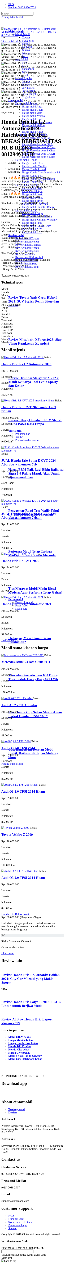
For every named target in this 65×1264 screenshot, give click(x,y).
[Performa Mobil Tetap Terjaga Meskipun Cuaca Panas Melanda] (22, 544)
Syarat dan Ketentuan (20, 1222)
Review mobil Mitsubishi (29, 257)
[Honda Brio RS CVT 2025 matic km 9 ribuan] (28, 400)
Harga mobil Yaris (32, 112)
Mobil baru (21, 608)
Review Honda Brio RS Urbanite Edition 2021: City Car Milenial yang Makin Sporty (30, 978)
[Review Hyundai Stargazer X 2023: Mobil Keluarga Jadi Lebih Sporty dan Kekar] (23, 371)
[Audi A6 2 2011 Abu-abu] (17, 698)
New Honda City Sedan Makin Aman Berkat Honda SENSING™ (35, 714)
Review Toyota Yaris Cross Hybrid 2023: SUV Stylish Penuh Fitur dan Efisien (33, 301)
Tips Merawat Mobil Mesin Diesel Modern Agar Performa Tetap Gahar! (35, 590)
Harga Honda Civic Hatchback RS (41, 172)
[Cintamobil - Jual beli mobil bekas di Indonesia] (14, 25)
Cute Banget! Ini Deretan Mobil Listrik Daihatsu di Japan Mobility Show (33, 753)
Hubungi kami (16, 1218)
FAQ (11, 4)
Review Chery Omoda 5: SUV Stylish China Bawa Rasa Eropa (35, 422)
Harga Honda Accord (34, 169)
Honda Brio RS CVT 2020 (20, 561)
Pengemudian (22, 433)
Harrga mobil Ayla (32, 191)
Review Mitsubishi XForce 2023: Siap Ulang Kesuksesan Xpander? (35, 341)
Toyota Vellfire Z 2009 (17, 834)
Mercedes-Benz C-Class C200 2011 (25, 662)
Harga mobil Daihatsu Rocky (38, 207)
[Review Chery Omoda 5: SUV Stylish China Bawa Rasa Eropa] (23, 413)
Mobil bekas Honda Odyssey (25, 1055)
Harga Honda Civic (33, 163)
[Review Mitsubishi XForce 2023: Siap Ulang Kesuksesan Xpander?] (23, 332)
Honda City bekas (18, 1049)
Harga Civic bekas (19, 1052)
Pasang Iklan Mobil (12, 17)
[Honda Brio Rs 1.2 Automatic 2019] (22, 357)
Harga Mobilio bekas (20, 1040)
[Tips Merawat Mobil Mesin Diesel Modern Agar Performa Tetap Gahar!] (22, 581)
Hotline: (22, 7)
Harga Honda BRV (33, 175)
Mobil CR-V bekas (19, 1036)
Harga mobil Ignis (32, 222)
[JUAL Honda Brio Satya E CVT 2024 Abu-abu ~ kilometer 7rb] (32, 450)
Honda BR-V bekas (19, 1046)
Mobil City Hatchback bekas (25, 1058)
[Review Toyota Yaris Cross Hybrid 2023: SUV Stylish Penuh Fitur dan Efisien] (23, 290)
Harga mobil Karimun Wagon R (39, 219)
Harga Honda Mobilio (34, 166)
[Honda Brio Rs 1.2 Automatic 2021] (22, 597)
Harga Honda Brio (32, 181)
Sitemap (12, 1228)
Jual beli (19, 436)
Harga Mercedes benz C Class (38, 153)
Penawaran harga (17, 1225)
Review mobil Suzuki (27, 250)
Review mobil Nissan (27, 247)
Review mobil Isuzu (26, 263)
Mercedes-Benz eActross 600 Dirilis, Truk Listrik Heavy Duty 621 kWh (33, 677)
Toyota (26, 37)
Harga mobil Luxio (32, 194)
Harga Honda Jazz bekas (23, 1043)
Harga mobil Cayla (32, 109)
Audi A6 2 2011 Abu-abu (19, 705)
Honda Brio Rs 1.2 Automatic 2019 (26, 364)
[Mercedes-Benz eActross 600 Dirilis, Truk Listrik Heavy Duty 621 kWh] (22, 668)
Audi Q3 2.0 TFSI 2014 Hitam (23, 791)
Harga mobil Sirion (32, 200)
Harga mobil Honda (26, 159)
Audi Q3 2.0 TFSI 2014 (18, 748)
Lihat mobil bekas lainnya (15, 41)
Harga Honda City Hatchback (38, 178)
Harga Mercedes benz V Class (38, 147)
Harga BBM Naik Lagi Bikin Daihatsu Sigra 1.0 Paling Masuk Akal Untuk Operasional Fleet (36, 473)
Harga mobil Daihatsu (27, 185)
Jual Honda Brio (10, 640)
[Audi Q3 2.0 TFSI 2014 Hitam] (20, 784)
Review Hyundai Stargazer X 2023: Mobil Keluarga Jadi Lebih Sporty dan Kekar (33, 381)
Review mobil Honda (27, 241)
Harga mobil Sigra (32, 188)
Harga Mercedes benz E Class (38, 150)
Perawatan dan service (27, 440)
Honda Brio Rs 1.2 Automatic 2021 (26, 604)
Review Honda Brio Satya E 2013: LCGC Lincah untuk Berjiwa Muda (31, 1004)
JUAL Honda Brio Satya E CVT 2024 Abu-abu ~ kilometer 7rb (28, 462)
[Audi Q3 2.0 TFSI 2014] (16, 741)
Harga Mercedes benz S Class (38, 156)
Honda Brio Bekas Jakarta (15, 914)
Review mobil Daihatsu (28, 244)
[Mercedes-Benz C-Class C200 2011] (22, 655)
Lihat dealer (7, 953)
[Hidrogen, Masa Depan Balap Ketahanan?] (22, 631)
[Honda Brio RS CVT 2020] (18, 554)
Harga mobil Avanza (33, 115)
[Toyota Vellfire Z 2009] (15, 827)
